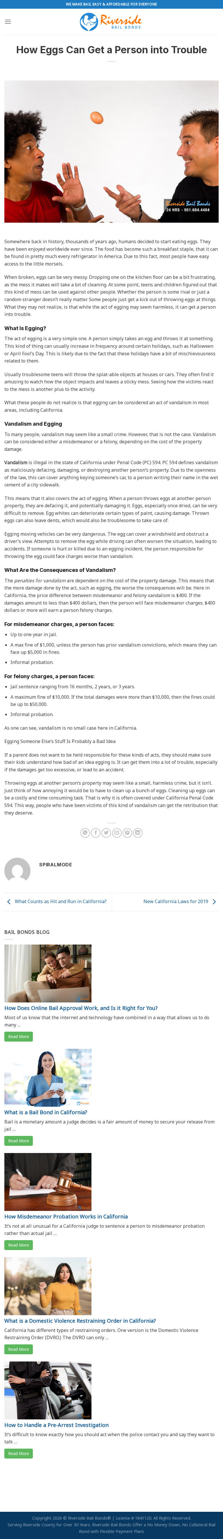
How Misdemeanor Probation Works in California (66, 1216)
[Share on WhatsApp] (85, 833)
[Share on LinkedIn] (138, 833)
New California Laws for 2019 (176, 901)
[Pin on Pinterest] (127, 833)
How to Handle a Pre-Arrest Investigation (56, 1424)
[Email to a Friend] (117, 833)
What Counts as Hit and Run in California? (60, 901)
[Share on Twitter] (106, 833)
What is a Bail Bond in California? (45, 1112)
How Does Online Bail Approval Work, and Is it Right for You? (81, 1007)
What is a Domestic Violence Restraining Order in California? (80, 1320)
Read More (18, 1036)
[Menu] (7, 21)
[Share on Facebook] (95, 833)
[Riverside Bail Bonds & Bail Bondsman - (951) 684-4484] (112, 21)
